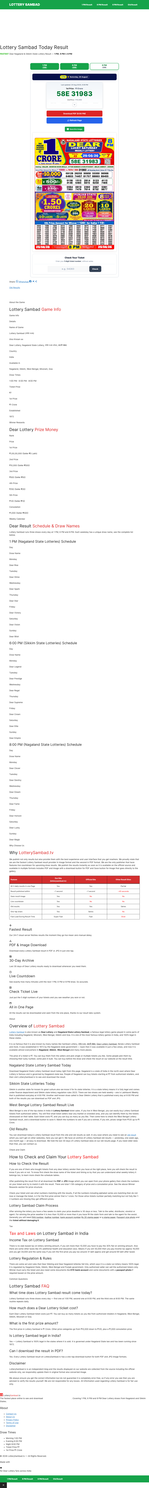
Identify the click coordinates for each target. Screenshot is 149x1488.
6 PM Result (102, 4)
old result (131, 1135)
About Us (10, 1417)
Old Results (14, 287)
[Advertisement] (74, 26)
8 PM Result (117, 4)
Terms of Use (12, 1423)
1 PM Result (87, 4)
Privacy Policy (12, 1420)
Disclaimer (11, 1426)
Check (95, 269)
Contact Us (11, 1414)
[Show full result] (74, 105)
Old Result (132, 4)
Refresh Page (76, 120)
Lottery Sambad (24, 5)
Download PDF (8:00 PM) (74, 113)
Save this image (76, 129)
